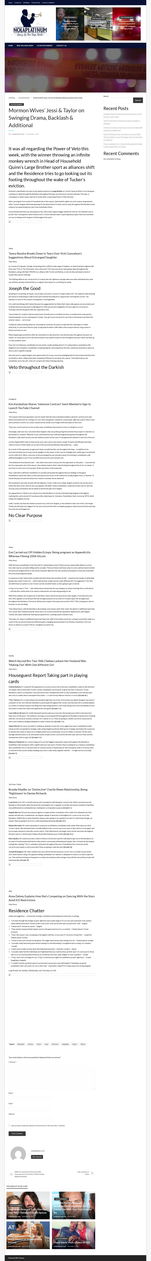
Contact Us (17, 2)
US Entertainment (70, 17)
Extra (39, 1044)
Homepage (12, 98)
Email (11, 1103)
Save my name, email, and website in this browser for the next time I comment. (38, 1126)
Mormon (55, 1044)
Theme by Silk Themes (16, 1258)
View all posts (37, 1157)
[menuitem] (10, 45)
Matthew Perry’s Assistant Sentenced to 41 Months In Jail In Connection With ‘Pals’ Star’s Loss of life (73, 1207)
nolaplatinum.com (18, 134)
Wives (83, 1044)
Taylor (74, 1044)
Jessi (46, 1044)
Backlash (21, 1044)
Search (105, 96)
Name (11, 1093)
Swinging (65, 1044)
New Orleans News (98, 18)
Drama (30, 1044)
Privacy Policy (36, 2)
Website (12, 1114)
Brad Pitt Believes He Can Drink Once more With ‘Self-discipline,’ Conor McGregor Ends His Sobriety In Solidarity (122, 137)
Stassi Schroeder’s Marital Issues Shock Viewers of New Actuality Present (25, 1239)
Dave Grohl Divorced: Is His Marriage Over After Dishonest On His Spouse (27, 1211)
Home (10, 2)
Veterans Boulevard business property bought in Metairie (98, 24)
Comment (13, 1062)
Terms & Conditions (48, 2)
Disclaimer (26, 2)
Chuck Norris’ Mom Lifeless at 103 (72, 1242)
